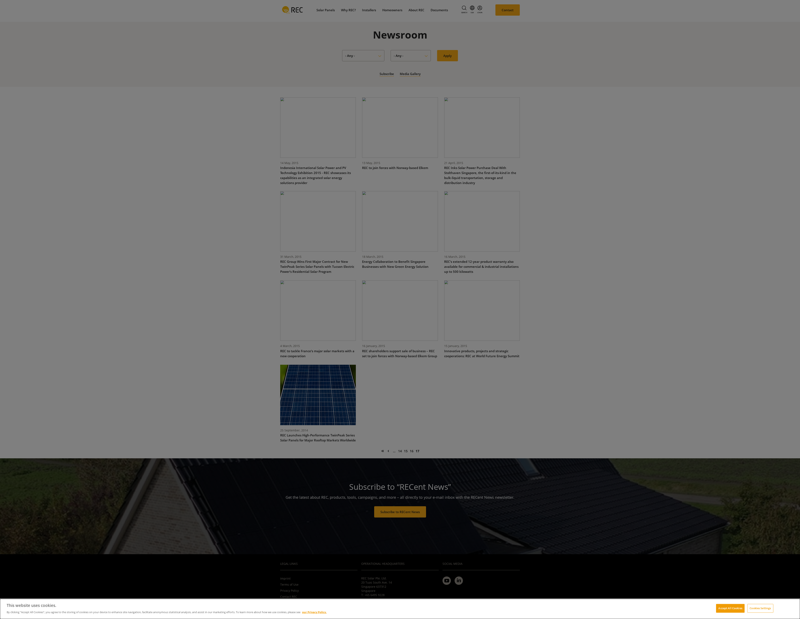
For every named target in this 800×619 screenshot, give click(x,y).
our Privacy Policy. (314, 612)
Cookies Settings (760, 608)
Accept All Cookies (730, 608)
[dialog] (400, 609)
